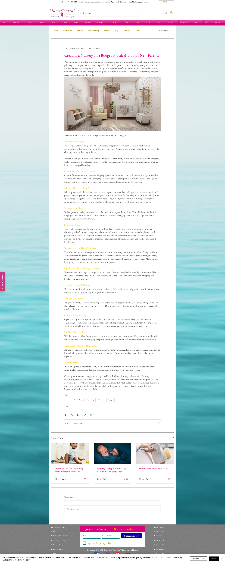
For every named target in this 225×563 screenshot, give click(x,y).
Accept (214, 558)
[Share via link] (84, 415)
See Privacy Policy (22, 559)
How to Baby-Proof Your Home (153, 468)
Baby (116, 31)
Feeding (107, 31)
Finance (80, 31)
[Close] (221, 558)
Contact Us (160, 554)
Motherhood (67, 31)
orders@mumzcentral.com (93, 2)
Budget (110, 400)
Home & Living (93, 31)
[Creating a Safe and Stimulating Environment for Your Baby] (70, 453)
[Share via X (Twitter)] (72, 415)
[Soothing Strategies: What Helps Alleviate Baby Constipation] (112, 453)
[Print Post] (91, 415)
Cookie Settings (198, 558)
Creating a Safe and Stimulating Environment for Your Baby (69, 470)
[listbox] (166, 2)
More (137, 31)
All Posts (54, 31)
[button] (166, 2)
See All (171, 438)
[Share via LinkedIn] (78, 415)
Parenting (126, 31)
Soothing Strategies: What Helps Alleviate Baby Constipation (111, 470)
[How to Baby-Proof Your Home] (155, 453)
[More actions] (159, 48)
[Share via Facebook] (65, 415)
